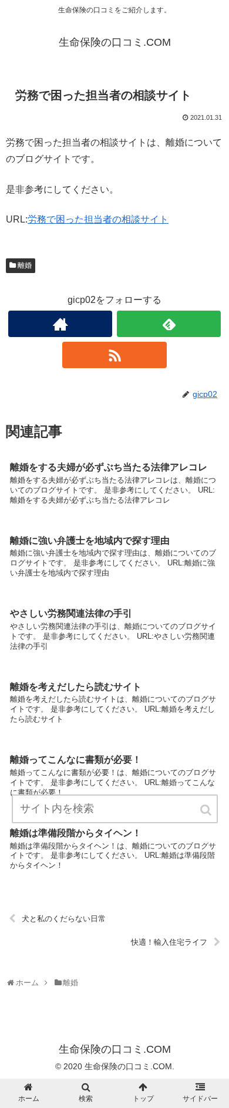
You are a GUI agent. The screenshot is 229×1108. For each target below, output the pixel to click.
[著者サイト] (60, 324)
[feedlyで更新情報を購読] (169, 324)
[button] (207, 810)
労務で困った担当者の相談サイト (98, 219)
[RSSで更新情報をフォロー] (114, 355)
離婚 (25, 265)
